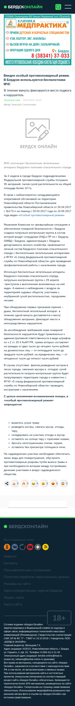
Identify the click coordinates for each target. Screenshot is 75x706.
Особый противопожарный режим (41, 215)
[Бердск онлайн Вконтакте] (15, 547)
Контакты (11, 563)
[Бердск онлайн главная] (26, 526)
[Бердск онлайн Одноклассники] (7, 547)
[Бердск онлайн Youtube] (30, 547)
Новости (10, 556)
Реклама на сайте (17, 584)
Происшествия (12, 100)
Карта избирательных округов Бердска (33, 590)
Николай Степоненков (24, 104)
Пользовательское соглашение (27, 570)
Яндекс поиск (14, 597)
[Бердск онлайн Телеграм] (22, 547)
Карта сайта (13, 604)
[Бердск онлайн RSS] (45, 547)
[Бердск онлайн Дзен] (38, 547)
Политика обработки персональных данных (36, 577)
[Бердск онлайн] (23, 7)
